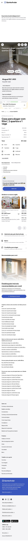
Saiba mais (14, 188)
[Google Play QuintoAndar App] (6, 521)
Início (3, 111)
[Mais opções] (25, 44)
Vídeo (19, 71)
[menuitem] (4, 111)
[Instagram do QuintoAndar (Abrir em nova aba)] (6, 499)
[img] (11, 203)
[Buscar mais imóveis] (2, 44)
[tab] (6, 162)
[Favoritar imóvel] (22, 44)
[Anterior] (19, 228)
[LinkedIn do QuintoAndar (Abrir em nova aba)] (11, 499)
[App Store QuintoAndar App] (14, 521)
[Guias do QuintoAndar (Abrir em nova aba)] (8, 499)
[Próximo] (24, 228)
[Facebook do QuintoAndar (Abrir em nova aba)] (3, 499)
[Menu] (2, 2)
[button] (14, 235)
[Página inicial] (10, 2)
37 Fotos (11, 71)
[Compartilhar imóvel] (19, 44)
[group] (11, 210)
